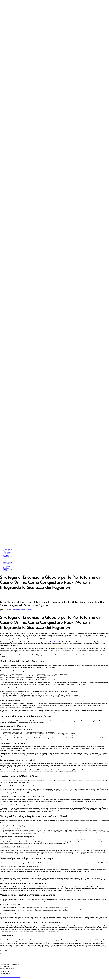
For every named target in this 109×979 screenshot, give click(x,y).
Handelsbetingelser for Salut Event (10, 977)
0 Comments (29, 609)
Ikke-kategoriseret (14, 609)
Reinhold (23, 609)
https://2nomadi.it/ (55, 642)
